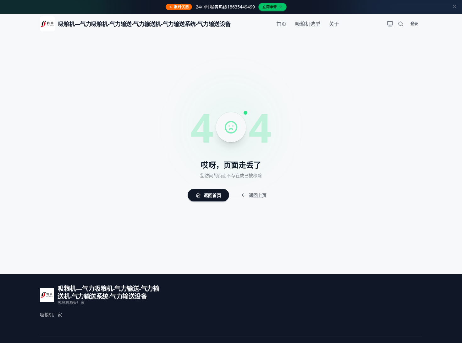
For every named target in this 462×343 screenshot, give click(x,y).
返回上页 (258, 195)
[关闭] (454, 7)
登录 (414, 23)
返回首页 (212, 195)
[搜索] (401, 24)
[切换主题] (390, 24)
